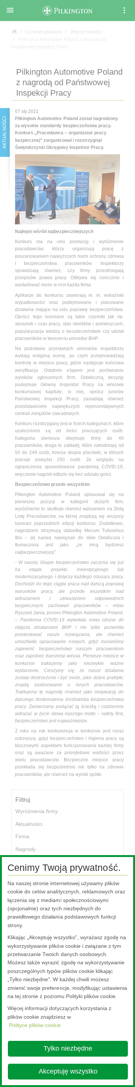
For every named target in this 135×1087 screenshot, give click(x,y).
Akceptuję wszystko (68, 1071)
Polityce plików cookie (35, 1025)
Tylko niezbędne (68, 1048)
